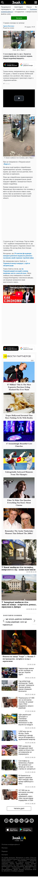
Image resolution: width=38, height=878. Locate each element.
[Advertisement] (19, 220)
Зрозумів (19, 18)
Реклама (4, 848)
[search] (2, 2)
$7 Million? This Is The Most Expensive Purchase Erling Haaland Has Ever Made (19, 387)
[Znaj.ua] (19, 2)
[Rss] (6, 821)
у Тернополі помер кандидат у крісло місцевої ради (16, 263)
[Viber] (16, 821)
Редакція (5, 851)
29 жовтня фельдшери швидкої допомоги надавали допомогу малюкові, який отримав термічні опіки (18, 255)
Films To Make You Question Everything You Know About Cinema (19, 502)
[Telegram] (11, 821)
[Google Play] (26, 829)
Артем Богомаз (8, 26)
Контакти (5, 854)
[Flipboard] (26, 821)
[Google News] (21, 821)
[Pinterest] (32, 821)
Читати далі (19, 808)
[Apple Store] (12, 829)
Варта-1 (7, 164)
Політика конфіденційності (11, 844)
